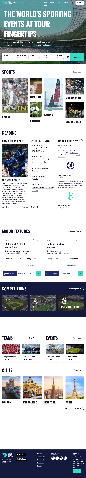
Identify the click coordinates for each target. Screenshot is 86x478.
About (72, 3)
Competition (21, 56)
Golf (48, 240)
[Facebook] (57, 458)
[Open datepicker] (53, 57)
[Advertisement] (43, 218)
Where (32, 56)
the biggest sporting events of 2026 (40, 149)
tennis (35, 179)
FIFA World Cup (74, 153)
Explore (52, 3)
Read (58, 3)
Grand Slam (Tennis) (11, 247)
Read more (25, 207)
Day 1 (22, 244)
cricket (35, 171)
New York (7, 253)
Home (45, 3)
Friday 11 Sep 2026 (54, 259)
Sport (6, 56)
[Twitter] (61, 458)
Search (59, 56)
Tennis (7, 240)
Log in (81, 3)
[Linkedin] (65, 458)
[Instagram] (53, 458)
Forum (66, 3)
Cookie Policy (41, 463)
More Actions (23, 273)
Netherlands (55, 253)
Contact (39, 454)
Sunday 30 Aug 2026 (13, 259)
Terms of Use (41, 457)
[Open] (13, 57)
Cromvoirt (49, 253)
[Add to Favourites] (37, 240)
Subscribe (76, 471)
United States (13, 253)
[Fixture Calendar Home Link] (7, 2)
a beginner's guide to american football (41, 160)
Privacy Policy (41, 460)
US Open (9, 244)
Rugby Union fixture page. (68, 187)
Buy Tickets (11, 273)
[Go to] (38, 273)
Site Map (39, 466)
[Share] (33, 240)
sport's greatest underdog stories (43, 189)
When (45, 56)
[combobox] (7, 58)
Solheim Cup (53, 244)
